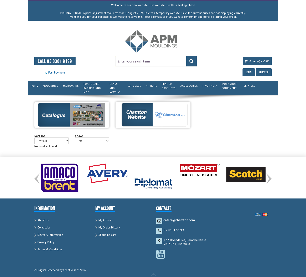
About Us (43, 220)
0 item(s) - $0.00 (259, 61)
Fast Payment (56, 72)
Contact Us (44, 227)
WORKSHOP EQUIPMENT (229, 86)
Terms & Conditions (49, 249)
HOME (34, 85)
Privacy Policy (45, 242)
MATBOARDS (71, 85)
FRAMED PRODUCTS (169, 86)
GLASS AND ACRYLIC (114, 88)
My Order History (109, 227)
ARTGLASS (134, 85)
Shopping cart (107, 235)
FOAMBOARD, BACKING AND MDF (92, 88)
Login (248, 72)
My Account (105, 220)
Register (263, 72)
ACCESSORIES (189, 85)
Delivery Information (50, 235)
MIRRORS (151, 85)
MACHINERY (210, 85)
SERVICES (249, 85)
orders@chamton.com (179, 220)
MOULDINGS (50, 85)
